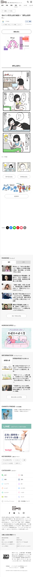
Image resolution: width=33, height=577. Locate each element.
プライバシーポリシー (13, 567)
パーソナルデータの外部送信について (19, 566)
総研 (2, 5)
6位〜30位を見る (16, 316)
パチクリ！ (18, 544)
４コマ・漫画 (28, 21)
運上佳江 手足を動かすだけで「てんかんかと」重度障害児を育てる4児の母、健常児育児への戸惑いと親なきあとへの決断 (22, 297)
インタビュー (17, 460)
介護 (24, 460)
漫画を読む (16, 31)
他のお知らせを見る (16, 397)
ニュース (6, 483)
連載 (11, 5)
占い (20, 5)
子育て (6, 497)
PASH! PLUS (19, 539)
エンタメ (6, 492)
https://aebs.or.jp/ (27, 560)
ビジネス (23, 488)
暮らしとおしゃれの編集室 (7, 542)
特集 (7, 5)
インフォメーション (9, 501)
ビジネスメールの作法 (8, 463)
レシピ (25, 5)
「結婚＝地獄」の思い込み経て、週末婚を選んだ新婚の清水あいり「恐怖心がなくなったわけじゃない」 (21, 287)
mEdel (3, 539)
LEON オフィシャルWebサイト (8, 544)
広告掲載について (25, 501)
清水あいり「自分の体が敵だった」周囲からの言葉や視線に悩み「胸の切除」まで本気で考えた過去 (21, 269)
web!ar (17, 537)
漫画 (16, 5)
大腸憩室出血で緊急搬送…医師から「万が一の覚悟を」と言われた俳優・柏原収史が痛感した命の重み (21, 278)
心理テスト (18, 463)
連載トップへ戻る (8, 11)
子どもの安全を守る (7, 460)
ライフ (22, 497)
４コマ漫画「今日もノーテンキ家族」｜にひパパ (12, 24)
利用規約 (8, 566)
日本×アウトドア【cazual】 (22, 542)
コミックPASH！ (5, 546)
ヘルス (22, 492)
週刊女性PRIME (5, 537)
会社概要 (22, 567)
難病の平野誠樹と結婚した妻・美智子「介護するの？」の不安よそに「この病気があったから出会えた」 (21, 307)
